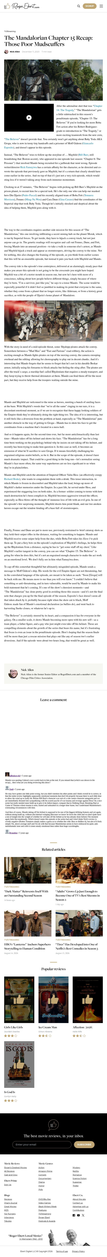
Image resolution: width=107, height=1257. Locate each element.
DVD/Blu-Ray (44, 1199)
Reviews (8, 1199)
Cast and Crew (10, 1175)
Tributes (7, 1221)
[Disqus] (53, 803)
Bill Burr (83, 154)
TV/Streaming (10, 31)
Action (41, 1167)
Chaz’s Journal (10, 1203)
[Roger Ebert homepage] (21, 6)
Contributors (78, 1210)
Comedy (42, 1175)
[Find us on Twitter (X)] (83, 1215)
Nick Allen (15, 52)
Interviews (9, 1217)
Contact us (78, 1203)
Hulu (40, 1189)
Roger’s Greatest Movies (15, 1167)
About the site (79, 1199)
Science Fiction (80, 1178)
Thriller (76, 1186)
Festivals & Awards (46, 1221)
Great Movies (10, 1206)
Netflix (76, 1171)
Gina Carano (66, 199)
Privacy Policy (78, 1251)
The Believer (12, 139)
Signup (89, 6)
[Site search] (78, 6)
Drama (41, 1182)
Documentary (44, 1178)
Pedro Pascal (29, 195)
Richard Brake (11, 479)
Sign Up (7, 1185)
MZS (6, 1210)
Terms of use (62, 1251)
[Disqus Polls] (53, 738)
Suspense (77, 1182)
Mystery (76, 1167)
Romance (77, 1175)
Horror (41, 1186)
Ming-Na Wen (33, 199)
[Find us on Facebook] (74, 1215)
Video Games (44, 1203)
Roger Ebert (44, 1217)
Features (42, 1210)
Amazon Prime (45, 1171)
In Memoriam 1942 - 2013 (31, 1239)
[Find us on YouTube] (78, 1215)
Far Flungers (10, 1214)
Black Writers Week (47, 1206)
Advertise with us (80, 1206)
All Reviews (9, 1171)
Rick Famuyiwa (28, 167)
